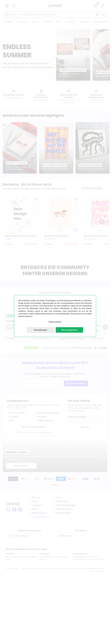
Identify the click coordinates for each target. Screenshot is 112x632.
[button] (55, 321)
